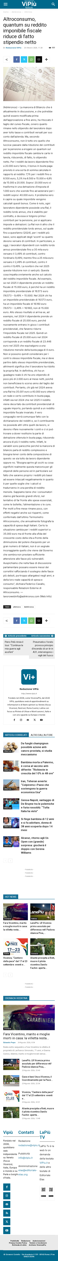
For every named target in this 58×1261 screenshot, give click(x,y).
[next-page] (10, 861)
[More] (46, 59)
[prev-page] (5, 861)
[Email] (39, 59)
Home (6, 12)
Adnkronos (16, 12)
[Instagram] (22, 720)
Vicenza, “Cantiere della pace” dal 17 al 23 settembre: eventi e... (15, 961)
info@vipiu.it (25, 1157)
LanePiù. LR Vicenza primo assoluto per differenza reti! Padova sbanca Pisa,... (37, 1063)
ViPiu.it (44, 1162)
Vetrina (34, 919)
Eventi (6, 954)
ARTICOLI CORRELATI (16, 735)
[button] (5, 4)
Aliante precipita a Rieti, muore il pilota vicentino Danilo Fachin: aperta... (38, 1111)
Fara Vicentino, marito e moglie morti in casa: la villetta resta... (15, 926)
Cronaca (7, 919)
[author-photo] (29, 684)
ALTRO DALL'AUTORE (42, 735)
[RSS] (6, 1213)
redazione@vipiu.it (29, 1145)
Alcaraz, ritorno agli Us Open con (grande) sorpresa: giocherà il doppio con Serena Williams (34, 845)
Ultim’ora (28, 12)
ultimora (17, 607)
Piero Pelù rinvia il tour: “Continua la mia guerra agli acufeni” (14, 647)
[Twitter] (24, 59)
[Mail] (29, 720)
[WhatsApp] (31, 59)
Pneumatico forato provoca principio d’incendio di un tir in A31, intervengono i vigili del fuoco (42, 649)
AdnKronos (29, 607)
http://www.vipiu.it (29, 693)
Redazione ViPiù (13, 47)
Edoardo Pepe (9, 1043)
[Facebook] (16, 59)
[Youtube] (42, 720)
